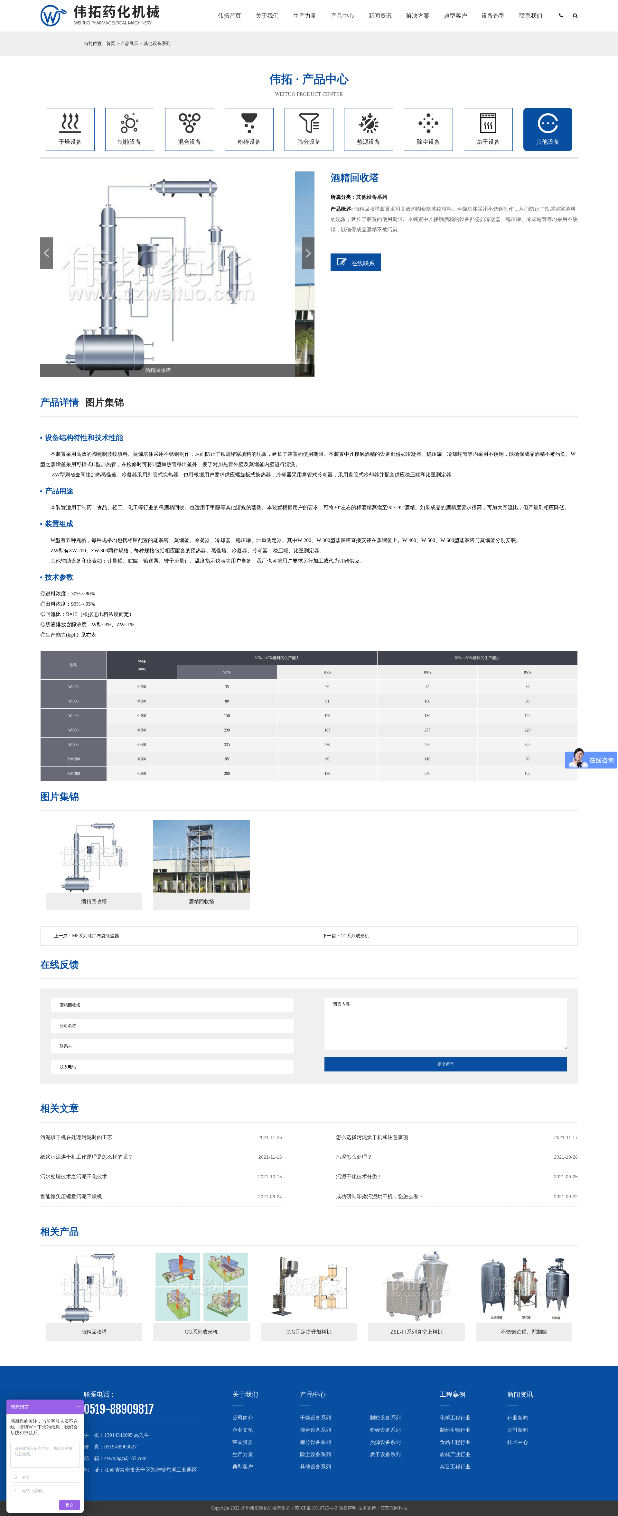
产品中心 (342, 16)
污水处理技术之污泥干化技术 (73, 1176)
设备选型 (493, 16)
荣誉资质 (242, 1442)
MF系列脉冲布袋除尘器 (95, 935)
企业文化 (242, 1430)
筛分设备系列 (315, 1442)
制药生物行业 (455, 1430)
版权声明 (348, 1508)
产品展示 (129, 43)
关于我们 (267, 16)
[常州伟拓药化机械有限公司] (99, 16)
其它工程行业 (455, 1466)
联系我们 (530, 16)
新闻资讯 (380, 16)
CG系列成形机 (355, 935)
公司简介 (242, 1417)
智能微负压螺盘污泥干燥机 (71, 1196)
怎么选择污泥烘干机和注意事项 (372, 1137)
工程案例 (452, 1394)
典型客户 (455, 16)
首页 (110, 43)
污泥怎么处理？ (354, 1157)
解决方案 (417, 16)
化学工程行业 (455, 1417)
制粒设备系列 (385, 1417)
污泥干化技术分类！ (359, 1176)
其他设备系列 (157, 43)
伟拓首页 (229, 16)
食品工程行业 (455, 1442)
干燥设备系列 (315, 1417)
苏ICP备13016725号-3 (316, 1508)
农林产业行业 (455, 1454)
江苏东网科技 (393, 1508)
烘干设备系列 (385, 1454)
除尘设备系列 (315, 1454)
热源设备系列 (385, 1442)
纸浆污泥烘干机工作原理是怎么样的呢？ (86, 1157)
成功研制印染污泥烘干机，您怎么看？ (380, 1196)
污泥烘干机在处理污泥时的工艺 (76, 1137)
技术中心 (517, 1442)
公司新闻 (517, 1430)
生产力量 (304, 16)
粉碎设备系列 (385, 1430)
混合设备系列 (315, 1430)
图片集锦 (104, 402)
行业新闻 (517, 1417)
